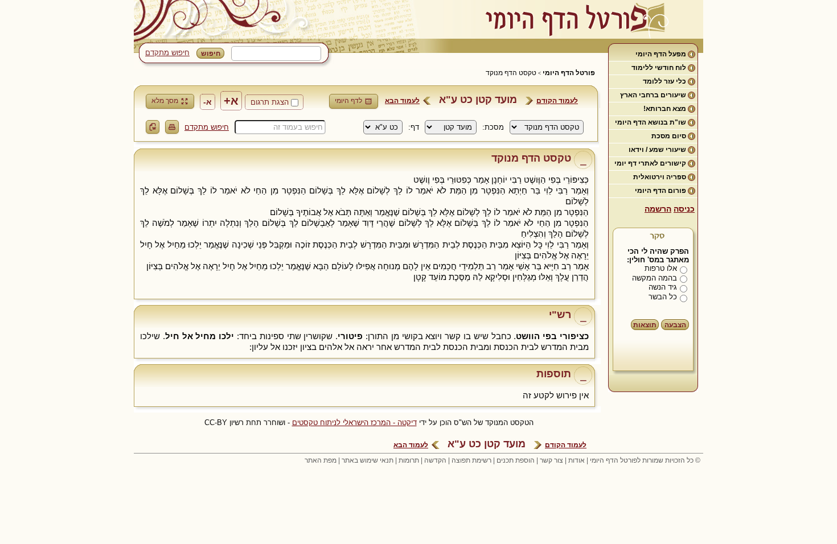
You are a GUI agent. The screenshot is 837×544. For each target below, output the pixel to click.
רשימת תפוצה (471, 460)
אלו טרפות (661, 268)
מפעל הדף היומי (660, 54)
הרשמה (658, 208)
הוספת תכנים (516, 460)
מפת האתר (321, 460)
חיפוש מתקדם (167, 52)
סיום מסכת (668, 136)
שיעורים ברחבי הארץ (653, 95)
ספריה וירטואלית (659, 177)
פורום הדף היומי (660, 191)
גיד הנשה (663, 287)
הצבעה (675, 325)
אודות (576, 460)
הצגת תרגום (270, 102)
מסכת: (493, 127)
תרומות (409, 460)
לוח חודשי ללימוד (658, 68)
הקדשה (435, 460)
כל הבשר (663, 296)
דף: (413, 127)
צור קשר (551, 460)
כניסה (684, 208)
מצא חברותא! (664, 109)
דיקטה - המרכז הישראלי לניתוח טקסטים (354, 422)
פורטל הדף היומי (569, 73)
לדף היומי (348, 101)
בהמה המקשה (654, 278)
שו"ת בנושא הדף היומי (650, 122)
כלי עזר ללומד (664, 81)
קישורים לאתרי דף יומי (650, 163)
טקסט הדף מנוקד (511, 73)
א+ (231, 100)
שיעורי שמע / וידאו (657, 150)
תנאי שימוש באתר (367, 460)
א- (207, 101)
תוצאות (645, 325)
